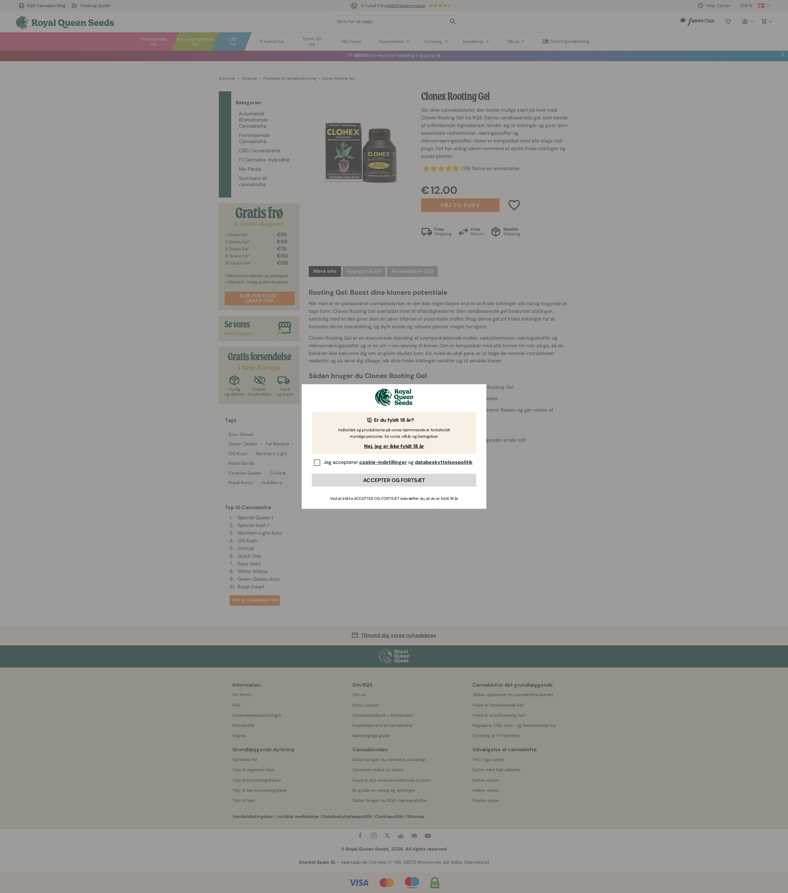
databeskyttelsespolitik (443, 462)
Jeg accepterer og (398, 462)
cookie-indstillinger (383, 462)
